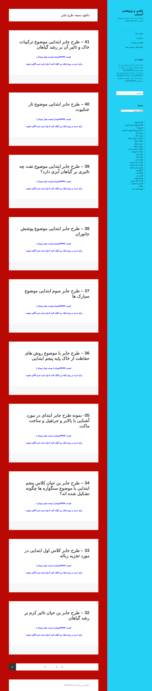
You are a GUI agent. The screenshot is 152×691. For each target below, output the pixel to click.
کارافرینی (139, 173)
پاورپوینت (139, 128)
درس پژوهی (138, 143)
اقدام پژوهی (138, 122)
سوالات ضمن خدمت (135, 149)
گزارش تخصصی (137, 183)
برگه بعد (12, 666)
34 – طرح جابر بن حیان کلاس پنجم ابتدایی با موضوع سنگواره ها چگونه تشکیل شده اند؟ (57, 488)
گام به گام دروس (136, 181)
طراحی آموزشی (137, 151)
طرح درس (139, 159)
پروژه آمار (139, 133)
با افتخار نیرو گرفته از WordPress (76, 685)
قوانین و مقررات (137, 42)
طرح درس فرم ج (136, 162)
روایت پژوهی (138, 146)
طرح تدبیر (139, 154)
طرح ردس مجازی (136, 167)
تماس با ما (139, 33)
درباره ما (140, 38)
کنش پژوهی (138, 178)
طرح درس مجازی (136, 165)
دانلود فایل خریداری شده (134, 47)
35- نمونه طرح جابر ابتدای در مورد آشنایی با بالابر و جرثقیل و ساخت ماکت (58, 420)
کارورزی (140, 175)
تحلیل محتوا (139, 141)
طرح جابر (139, 157)
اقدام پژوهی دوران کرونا (134, 125)
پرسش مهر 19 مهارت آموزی (132, 130)
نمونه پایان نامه (137, 189)
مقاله (141, 186)
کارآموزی (139, 170)
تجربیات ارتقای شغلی (135, 138)
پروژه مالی (139, 136)
